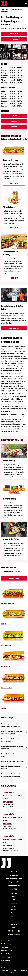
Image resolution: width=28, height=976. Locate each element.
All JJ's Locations (5, 960)
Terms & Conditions (6, 940)
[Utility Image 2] (17, 934)
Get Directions (14, 39)
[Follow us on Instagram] (15, 931)
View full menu (14, 578)
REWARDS (14, 116)
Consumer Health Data (7, 964)
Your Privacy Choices (6, 950)
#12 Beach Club (6, 645)
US (7, 9)
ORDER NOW (14, 278)
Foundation (14, 909)
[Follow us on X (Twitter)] (9, 931)
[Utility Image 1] (10, 934)
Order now (14, 183)
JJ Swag (14, 927)
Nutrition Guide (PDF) (14, 885)
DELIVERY (14, 126)
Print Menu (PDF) (14, 875)
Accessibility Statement (7, 954)
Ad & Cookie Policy (6, 943)
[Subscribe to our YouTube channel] (19, 931)
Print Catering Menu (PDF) (14, 878)
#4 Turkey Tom (5, 624)
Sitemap (3, 967)
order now (14, 228)
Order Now (14, 34)
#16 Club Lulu (5, 666)
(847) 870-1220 (7, 824)
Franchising (14, 903)
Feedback (14, 913)
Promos (14, 921)
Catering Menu (14, 328)
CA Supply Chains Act (6, 957)
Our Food (14, 893)
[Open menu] (26, 3)
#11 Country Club (6, 688)
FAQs (14, 899)
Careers (14, 906)
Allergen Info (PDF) (14, 882)
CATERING (14, 121)
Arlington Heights (17, 9)
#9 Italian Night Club (7, 603)
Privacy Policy (5, 947)
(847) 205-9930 (8, 802)
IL (9, 9)
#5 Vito (3, 708)
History (14, 896)
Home (2, 9)
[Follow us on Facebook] (12, 931)
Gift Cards (14, 924)
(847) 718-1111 (7, 846)
